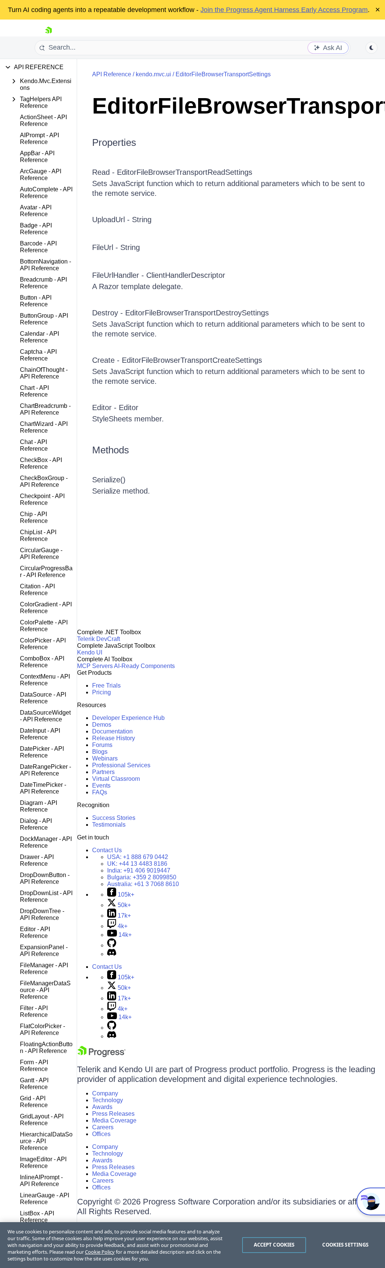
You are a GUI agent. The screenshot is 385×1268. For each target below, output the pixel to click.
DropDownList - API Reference (46, 896)
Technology (107, 1100)
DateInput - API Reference (40, 734)
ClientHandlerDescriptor (185, 275)
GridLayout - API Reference (42, 1119)
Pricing (101, 692)
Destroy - (108, 313)
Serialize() (109, 480)
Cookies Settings (345, 1244)
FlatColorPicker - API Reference (42, 1029)
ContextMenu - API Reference (45, 679)
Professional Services (121, 765)
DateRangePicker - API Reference (45, 770)
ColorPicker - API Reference (43, 643)
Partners (103, 772)
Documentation (112, 731)
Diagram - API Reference (38, 806)
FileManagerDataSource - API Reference (45, 990)
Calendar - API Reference (39, 337)
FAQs (99, 792)
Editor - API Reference (35, 932)
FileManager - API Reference (44, 968)
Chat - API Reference (34, 445)
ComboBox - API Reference (42, 661)
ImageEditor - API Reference (43, 1162)
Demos (101, 724)
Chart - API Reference (34, 391)
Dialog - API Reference (36, 824)
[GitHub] (111, 945)
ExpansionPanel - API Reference (44, 950)
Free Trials (106, 685)
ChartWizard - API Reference (44, 427)
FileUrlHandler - (119, 275)
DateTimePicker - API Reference (43, 788)
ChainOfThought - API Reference (44, 373)
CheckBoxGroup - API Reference (44, 481)
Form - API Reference (34, 1065)
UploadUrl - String (122, 219)
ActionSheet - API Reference (43, 120)
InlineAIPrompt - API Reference (41, 1180)
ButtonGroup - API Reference (44, 319)
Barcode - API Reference (38, 246)
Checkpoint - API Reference (42, 499)
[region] (192, 1245)
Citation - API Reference (37, 589)
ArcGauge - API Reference (40, 174)
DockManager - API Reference (46, 842)
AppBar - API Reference (37, 156)
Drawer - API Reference (37, 860)
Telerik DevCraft (98, 639)
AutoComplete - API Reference (46, 192)
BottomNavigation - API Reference (45, 264)
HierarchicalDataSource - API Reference (46, 1141)
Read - (104, 172)
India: (138, 870)
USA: (137, 857)
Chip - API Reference (34, 517)
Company (105, 1093)
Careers (103, 1127)
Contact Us (107, 850)
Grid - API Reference (34, 1101)
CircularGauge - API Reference (41, 553)
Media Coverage (114, 1120)
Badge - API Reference (36, 228)
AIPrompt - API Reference (39, 138)
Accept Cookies (274, 1244)
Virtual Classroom (116, 779)
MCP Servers (95, 666)
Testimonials (109, 824)
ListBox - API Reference (37, 1216)
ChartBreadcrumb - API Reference (45, 409)
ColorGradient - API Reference (46, 607)
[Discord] (111, 954)
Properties (114, 142)
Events (101, 785)
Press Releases (113, 1113)
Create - (107, 360)
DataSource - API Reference (43, 697)
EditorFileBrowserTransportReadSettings (184, 172)
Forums (102, 745)
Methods (110, 450)
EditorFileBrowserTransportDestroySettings (197, 313)
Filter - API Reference (34, 1011)
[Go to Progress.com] (101, 1055)
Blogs (100, 751)
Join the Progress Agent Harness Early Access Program (284, 10)
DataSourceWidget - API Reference (45, 716)
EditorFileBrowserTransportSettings (223, 74)
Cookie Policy (100, 1251)
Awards (102, 1107)
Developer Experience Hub (128, 718)
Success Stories (113, 818)
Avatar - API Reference (36, 210)
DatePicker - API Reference (42, 752)
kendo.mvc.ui (153, 74)
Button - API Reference (36, 301)
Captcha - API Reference (38, 355)
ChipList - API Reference (38, 535)
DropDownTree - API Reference (42, 914)
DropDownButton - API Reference (45, 878)
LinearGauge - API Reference (44, 1198)
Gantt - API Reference (34, 1083)
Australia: (143, 884)
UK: (137, 863)
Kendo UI (89, 652)
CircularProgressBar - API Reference (46, 571)
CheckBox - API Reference (41, 463)
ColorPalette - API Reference (44, 625)
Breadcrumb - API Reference (43, 282)
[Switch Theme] (371, 48)
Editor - (105, 407)
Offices (101, 1134)
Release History (113, 738)
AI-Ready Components (144, 666)
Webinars (105, 758)
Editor (128, 407)
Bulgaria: (141, 877)
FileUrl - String (116, 247)
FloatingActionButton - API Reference (46, 1047)
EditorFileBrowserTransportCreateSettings (192, 360)
